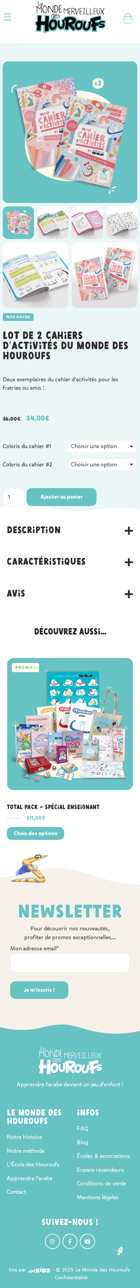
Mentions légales (98, 1197)
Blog (82, 1142)
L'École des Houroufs (33, 1164)
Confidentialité (71, 1277)
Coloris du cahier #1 (27, 446)
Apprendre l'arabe (29, 1178)
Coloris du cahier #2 (27, 464)
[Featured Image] (70, 724)
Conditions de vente (101, 1183)
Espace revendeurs (100, 1169)
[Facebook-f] (70, 1241)
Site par (17, 1270)
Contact (16, 1191)
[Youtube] (87, 1241)
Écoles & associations (103, 1156)
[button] (7, 17)
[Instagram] (52, 1241)
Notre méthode (26, 1150)
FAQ (82, 1128)
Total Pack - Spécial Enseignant (53, 807)
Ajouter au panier (61, 497)
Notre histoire (24, 1137)
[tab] (70, 531)
